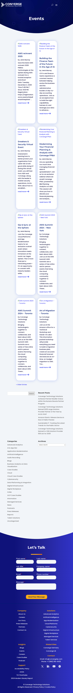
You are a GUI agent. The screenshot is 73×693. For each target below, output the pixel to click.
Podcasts (11, 508)
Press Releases (13, 511)
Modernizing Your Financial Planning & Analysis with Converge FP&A (47, 150)
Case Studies (12, 470)
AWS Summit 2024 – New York (46, 228)
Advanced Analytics (15, 445)
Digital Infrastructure (15, 486)
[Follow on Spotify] (59, 666)
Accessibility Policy (22, 669)
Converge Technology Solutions (23, 319)
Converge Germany (51, 648)
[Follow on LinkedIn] (48, 666)
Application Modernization (17, 451)
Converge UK (51, 651)
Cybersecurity (12, 479)
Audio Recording (13, 457)
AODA (22, 672)
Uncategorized (13, 521)
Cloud (9, 473)
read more (22, 103)
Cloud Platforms (51, 624)
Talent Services (51, 640)
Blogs (9, 461)
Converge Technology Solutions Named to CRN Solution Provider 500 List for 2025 (50, 431)
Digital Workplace (14, 489)
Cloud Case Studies (15, 476)
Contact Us (21, 630)
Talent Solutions (13, 518)
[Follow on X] (42, 666)
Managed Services (14, 502)
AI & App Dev (12, 448)
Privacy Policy (38, 687)
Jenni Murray (25, 60)
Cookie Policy (50, 687)
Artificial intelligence (15, 454)
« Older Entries (21, 384)
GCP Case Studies (14, 495)
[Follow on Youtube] (54, 666)
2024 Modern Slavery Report (22, 678)
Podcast (22, 661)
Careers (22, 617)
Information (11, 498)
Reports (10, 515)
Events (21, 651)
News (9, 505)
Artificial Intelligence (51, 617)
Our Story (21, 620)
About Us (21, 614)
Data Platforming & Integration (19, 482)
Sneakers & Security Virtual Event (25, 144)
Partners (22, 627)
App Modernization (51, 620)
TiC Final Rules (21, 675)
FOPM (9, 492)
